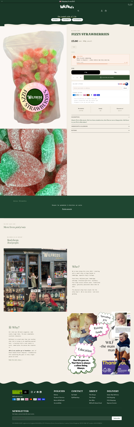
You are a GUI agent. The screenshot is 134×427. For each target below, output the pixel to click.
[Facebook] (38, 392)
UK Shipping (111, 397)
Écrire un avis (67, 209)
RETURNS (74, 130)
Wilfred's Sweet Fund (95, 403)
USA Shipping (111, 400)
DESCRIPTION (75, 117)
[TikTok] (35, 392)
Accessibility (57, 403)
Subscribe (117, 418)
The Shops (92, 395)
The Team (92, 397)
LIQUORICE (66, 19)
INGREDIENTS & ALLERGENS (79, 126)
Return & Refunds (59, 400)
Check (125, 88)
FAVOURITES (77, 19)
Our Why (92, 400)
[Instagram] (32, 392)
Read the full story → (15, 360)
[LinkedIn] (40, 392)
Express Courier (112, 403)
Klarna (56, 395)
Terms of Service (59, 397)
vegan (74, 47)
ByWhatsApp (75, 397)
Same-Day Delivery (113, 395)
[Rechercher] (78, 11)
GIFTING (55, 19)
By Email (74, 395)
